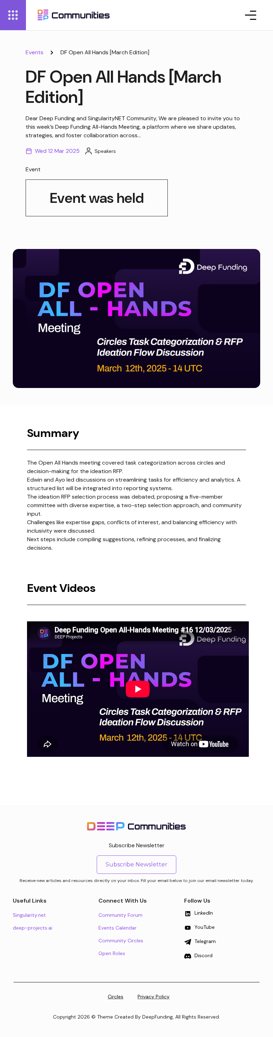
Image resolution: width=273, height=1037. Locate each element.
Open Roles (111, 953)
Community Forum (120, 915)
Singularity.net (29, 915)
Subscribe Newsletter (136, 864)
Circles (115, 996)
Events (34, 52)
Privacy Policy (154, 996)
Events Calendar (117, 928)
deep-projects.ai (32, 928)
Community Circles (120, 940)
